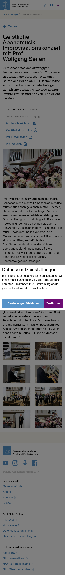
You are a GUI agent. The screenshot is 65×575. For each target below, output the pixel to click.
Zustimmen (53, 303)
